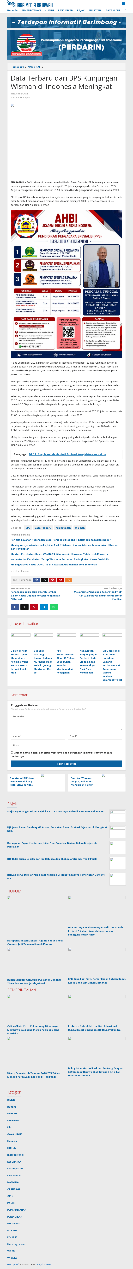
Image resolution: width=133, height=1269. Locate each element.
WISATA (12, 1257)
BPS (28, 527)
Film (9, 1127)
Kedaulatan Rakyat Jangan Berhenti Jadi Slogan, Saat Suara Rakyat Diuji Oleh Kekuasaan (88, 661)
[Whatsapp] (54, 607)
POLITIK (12, 1237)
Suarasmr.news (27, 1264)
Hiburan (12, 1141)
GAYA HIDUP (14, 1134)
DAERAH (12, 1113)
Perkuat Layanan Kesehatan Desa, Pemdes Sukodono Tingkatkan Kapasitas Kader (61, 539)
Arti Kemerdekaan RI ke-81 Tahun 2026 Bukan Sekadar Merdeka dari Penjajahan (65, 661)
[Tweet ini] (24, 607)
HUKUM (12, 1147)
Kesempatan (15, 1168)
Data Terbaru (43, 527)
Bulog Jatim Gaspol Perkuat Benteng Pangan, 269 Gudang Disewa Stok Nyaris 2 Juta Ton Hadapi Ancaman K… (95, 1072)
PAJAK (11, 1202)
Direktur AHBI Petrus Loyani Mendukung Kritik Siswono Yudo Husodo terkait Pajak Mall (19, 661)
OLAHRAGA (13, 1189)
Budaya (11, 1106)
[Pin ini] (34, 607)
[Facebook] (36, 580)
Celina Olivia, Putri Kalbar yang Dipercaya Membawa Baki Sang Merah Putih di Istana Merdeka (33, 1029)
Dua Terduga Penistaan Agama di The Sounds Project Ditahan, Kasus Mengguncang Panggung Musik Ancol (95, 931)
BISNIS (11, 1099)
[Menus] (123, 3)
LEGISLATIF (14, 1175)
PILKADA (12, 1230)
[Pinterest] (52, 580)
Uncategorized (16, 1244)
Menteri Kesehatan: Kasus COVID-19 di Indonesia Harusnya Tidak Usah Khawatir (59, 554)
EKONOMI (13, 1120)
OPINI (10, 1196)
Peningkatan (63, 527)
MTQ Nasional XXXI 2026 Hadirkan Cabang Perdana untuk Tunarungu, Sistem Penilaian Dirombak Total (112, 665)
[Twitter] (44, 580)
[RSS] (68, 580)
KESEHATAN (14, 1161)
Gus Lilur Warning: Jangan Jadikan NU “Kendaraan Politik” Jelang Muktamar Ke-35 (43, 661)
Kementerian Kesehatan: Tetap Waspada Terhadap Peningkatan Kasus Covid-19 (60, 559)
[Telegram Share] (44, 607)
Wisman (80, 527)
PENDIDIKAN (14, 1216)
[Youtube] (60, 580)
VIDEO (11, 1251)
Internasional (15, 1154)
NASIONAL (13, 1182)
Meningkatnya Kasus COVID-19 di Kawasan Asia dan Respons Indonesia (54, 564)
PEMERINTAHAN (16, 1209)
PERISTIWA (13, 1223)
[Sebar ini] (15, 607)
